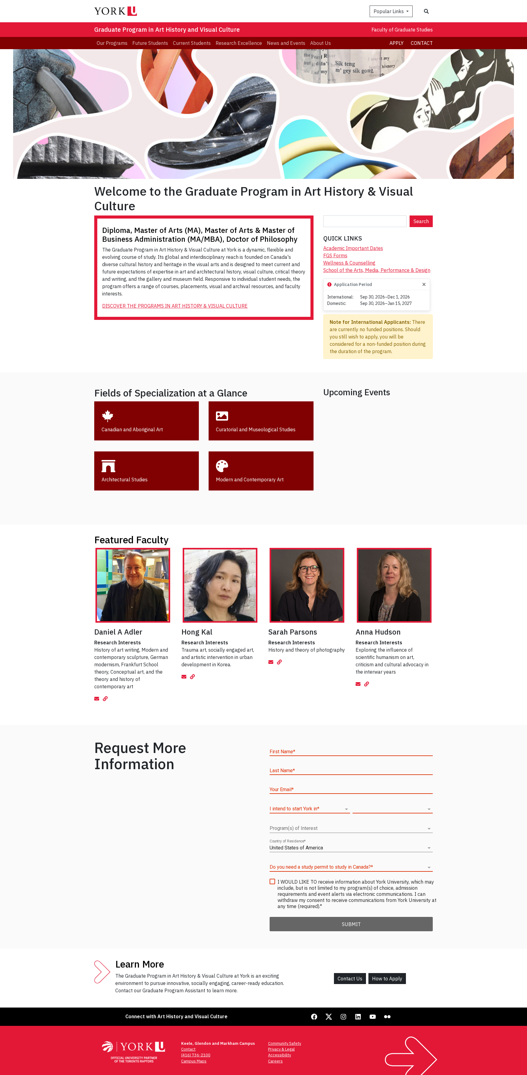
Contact (422, 43)
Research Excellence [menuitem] (239, 43)
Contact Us (350, 978)
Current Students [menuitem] (192, 43)
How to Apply (387, 978)
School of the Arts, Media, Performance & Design (376, 270)
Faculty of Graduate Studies (402, 30)
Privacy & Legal (281, 1049)
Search (421, 221)
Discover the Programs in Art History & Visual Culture (175, 306)
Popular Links (389, 11)
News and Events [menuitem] (286, 43)
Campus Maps (193, 1061)
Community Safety (284, 1043)
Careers (275, 1061)
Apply (396, 43)
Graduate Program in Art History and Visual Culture (167, 29)
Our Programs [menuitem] (112, 43)
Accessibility (279, 1055)
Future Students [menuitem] (150, 43)
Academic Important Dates (353, 248)
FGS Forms (335, 255)
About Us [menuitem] (320, 43)
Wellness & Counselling (349, 263)
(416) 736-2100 (195, 1055)
